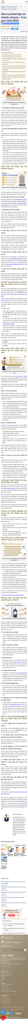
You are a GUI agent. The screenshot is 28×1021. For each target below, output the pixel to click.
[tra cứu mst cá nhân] (11, 913)
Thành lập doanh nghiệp (6, 984)
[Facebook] (10, 1017)
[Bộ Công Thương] (10, 1013)
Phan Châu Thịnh (17, 814)
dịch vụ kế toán (5, 300)
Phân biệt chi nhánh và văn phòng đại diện (12, 595)
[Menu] (26, 1)
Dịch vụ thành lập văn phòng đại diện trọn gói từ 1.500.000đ (14, 924)
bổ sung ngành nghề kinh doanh (14, 264)
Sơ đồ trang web (5, 1003)
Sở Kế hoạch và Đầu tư (10, 488)
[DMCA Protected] (18, 1013)
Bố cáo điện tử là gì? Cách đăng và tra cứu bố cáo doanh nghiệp (13, 882)
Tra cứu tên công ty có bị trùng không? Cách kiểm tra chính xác (14, 903)
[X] (15, 1017)
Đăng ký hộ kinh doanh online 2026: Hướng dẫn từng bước (12, 898)
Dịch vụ (3, 983)
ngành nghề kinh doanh (16, 258)
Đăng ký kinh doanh (5, 989)
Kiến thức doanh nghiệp (6, 975)
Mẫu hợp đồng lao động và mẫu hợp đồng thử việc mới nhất (13, 893)
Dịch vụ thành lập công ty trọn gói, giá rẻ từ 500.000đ (14, 929)
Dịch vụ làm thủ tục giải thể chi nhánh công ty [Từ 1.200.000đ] (14, 933)
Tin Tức (7, 6)
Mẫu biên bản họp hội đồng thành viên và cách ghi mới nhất (13, 887)
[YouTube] (17, 1017)
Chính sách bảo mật (10, 1009)
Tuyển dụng (4, 996)
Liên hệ (3, 979)
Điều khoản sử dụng (19, 1009)
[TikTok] (20, 1017)
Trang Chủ (3, 6)
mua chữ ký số (17, 662)
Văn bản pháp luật (5, 1000)
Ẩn (13, 52)
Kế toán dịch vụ (4, 986)
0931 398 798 (9, 938)
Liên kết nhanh (5, 995)
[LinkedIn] (7, 1017)
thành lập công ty (22, 199)
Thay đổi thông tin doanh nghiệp (8, 991)
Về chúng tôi (4, 971)
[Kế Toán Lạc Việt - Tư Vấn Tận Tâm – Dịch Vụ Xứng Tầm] (4, 1)
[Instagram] (12, 1017)
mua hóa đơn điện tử (15, 704)
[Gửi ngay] (25, 950)
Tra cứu (3, 977)
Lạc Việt (12, 425)
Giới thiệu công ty (5, 972)
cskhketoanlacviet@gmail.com (13, 942)
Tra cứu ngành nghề (5, 998)
